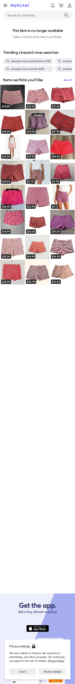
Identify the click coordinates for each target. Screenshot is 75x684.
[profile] (69, 5)
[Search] (66, 15)
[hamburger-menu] (5, 5)
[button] (53, 5)
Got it (22, 671)
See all (67, 80)
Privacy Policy (56, 661)
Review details (52, 671)
